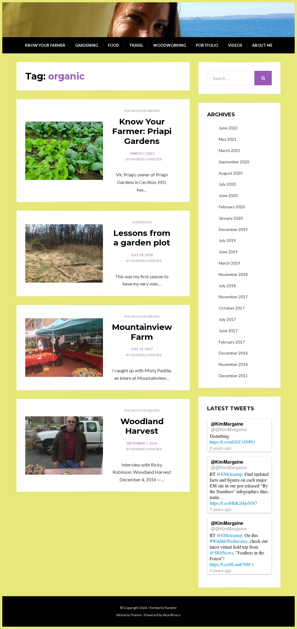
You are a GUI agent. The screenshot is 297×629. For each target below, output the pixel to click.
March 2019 (229, 263)
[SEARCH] (263, 78)
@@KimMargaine (229, 429)
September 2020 (234, 161)
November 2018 (233, 274)
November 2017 (233, 296)
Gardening (86, 45)
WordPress (172, 615)
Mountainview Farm (142, 332)
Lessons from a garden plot (141, 238)
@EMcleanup (229, 474)
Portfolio (207, 45)
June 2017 (228, 330)
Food (113, 45)
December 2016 (233, 352)
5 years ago (220, 448)
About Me (262, 45)
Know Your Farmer (45, 45)
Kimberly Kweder (146, 159)
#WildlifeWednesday (228, 541)
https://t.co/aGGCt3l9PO (232, 442)
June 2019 (228, 251)
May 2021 (227, 139)
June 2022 (228, 127)
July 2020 (227, 184)
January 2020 (231, 218)
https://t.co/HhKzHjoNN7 (233, 503)
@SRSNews (221, 553)
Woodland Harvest (142, 426)
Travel (136, 45)
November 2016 (233, 364)
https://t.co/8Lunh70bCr (231, 564)
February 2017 (232, 341)
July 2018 (227, 285)
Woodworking (169, 45)
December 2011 (233, 375)
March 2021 (229, 150)
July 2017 (227, 319)
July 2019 (227, 240)
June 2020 (228, 195)
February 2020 (232, 206)
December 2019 (233, 229)
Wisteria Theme (129, 615)
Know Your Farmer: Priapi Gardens (142, 131)
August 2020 (230, 173)
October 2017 (232, 308)
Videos (235, 45)
